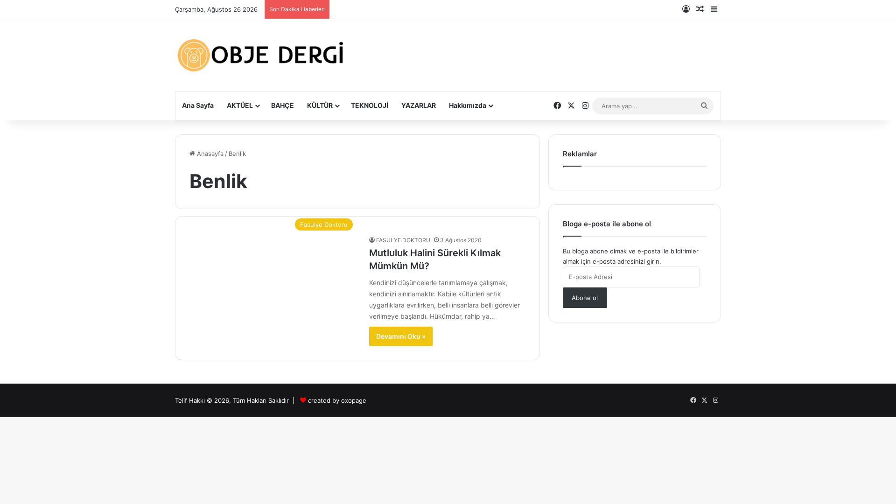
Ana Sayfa (198, 105)
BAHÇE (282, 105)
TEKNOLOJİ (369, 105)
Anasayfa (209, 153)
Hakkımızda (467, 105)
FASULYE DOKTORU (403, 240)
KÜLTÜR (320, 105)
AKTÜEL (240, 105)
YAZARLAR (418, 105)
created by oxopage (337, 400)
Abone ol (585, 297)
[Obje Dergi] (261, 55)
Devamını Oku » (401, 336)
